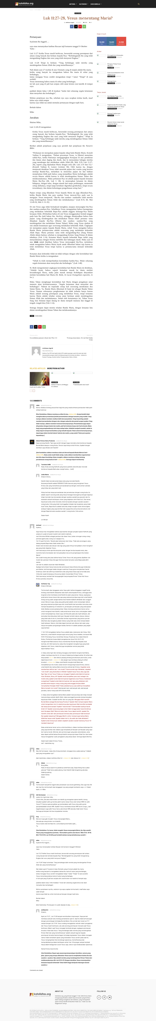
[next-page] (34, 391)
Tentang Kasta (111, 81)
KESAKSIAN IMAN (112, 57)
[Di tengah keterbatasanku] (101, 57)
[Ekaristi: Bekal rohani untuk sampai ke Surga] (101, 124)
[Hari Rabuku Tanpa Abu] (101, 98)
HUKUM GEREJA (111, 76)
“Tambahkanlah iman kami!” (81, 384)
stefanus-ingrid (70, 22)
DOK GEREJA (38, 10)
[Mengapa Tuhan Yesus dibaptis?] (101, 66)
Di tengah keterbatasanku (115, 55)
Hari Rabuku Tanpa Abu (114, 96)
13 (91, 22)
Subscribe (121, 37)
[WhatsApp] (84, 26)
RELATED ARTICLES (37, 368)
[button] (138, 4)
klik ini (51, 657)
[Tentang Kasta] (101, 83)
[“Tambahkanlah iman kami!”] (83, 377)
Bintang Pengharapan (113, 113)
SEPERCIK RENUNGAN (113, 98)
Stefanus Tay (45, 584)
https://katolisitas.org (47, 350)
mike (37, 749)
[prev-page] (31, 391)
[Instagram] (104, 997)
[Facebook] (72, 26)
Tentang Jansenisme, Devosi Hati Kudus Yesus (80, 339)
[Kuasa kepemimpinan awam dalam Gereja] (101, 75)
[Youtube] (110, 997)
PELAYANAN (110, 115)
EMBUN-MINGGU (111, 126)
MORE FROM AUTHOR (55, 368)
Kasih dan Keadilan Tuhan (37, 387)
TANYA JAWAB (111, 83)
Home (31, 10)
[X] (76, 26)
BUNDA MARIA (38, 316)
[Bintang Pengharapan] (101, 116)
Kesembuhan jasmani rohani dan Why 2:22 (43, 338)
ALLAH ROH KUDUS (112, 108)
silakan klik (72, 414)
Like (102, 37)
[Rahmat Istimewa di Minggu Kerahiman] (61, 377)
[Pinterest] (80, 26)
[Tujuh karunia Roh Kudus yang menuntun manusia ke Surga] (101, 107)
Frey (37, 817)
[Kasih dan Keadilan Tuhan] (39, 379)
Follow (112, 37)
